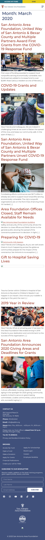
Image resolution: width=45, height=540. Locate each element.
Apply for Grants (9, 457)
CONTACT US (8, 409)
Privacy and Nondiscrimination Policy (16, 438)
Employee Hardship (31, 457)
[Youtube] (15, 496)
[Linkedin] (21, 496)
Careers (26, 454)
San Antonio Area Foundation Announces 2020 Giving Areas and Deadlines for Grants (21, 346)
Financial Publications (11, 460)
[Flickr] (33, 496)
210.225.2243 (13, 419)
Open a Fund (7, 451)
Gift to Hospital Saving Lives (20, 259)
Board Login (28, 451)
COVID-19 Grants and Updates (18, 87)
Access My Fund (9, 448)
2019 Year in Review (17, 303)
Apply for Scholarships (32, 448)
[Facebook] (4, 496)
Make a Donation (9, 454)
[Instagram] (10, 496)
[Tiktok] (27, 496)
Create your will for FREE (12, 464)
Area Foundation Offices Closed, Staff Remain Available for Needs (21, 213)
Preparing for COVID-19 (20, 237)
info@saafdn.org (14, 422)
